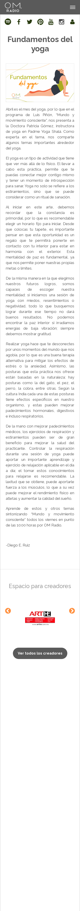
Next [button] (72, 611)
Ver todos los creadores (40, 653)
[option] (40, 618)
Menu (72, 2)
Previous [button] (8, 611)
